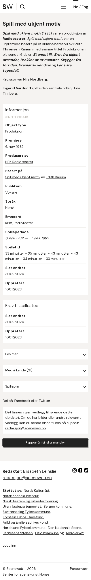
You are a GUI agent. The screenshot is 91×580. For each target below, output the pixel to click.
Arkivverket (75, 533)
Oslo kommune (47, 533)
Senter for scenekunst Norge (26, 574)
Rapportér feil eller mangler (45, 442)
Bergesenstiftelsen (18, 533)
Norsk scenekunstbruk (21, 496)
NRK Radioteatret (19, 161)
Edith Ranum (56, 177)
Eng (85, 7)
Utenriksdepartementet (22, 506)
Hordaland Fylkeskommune (24, 527)
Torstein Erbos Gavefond (23, 517)
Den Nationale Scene (64, 527)
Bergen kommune (57, 506)
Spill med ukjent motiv (22, 177)
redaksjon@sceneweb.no (25, 428)
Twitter (44, 400)
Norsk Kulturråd (36, 490)
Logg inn (9, 545)
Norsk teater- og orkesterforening (30, 501)
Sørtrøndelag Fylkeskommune (26, 511)
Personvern (79, 568)
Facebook (22, 400)
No (75, 7)
